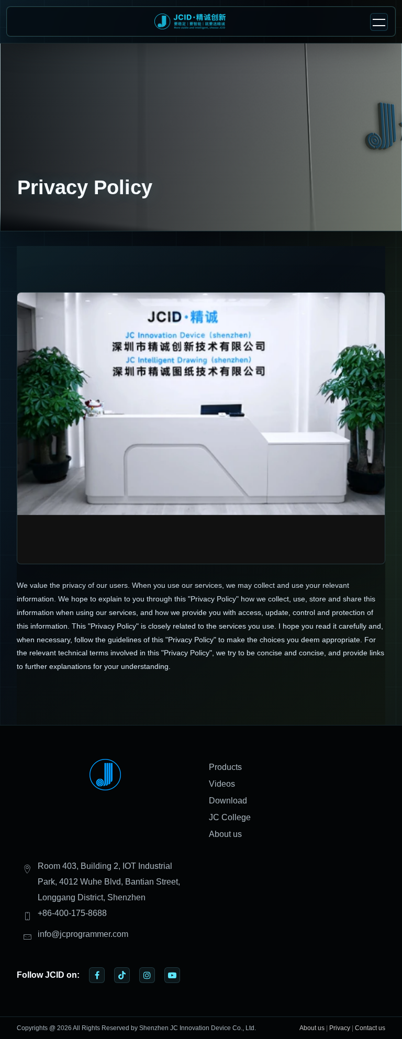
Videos (222, 783)
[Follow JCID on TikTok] (122, 975)
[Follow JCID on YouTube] (172, 975)
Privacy (339, 1028)
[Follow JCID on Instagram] (147, 975)
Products (225, 767)
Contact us (370, 1028)
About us (225, 834)
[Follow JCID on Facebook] (97, 975)
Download (228, 800)
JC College (230, 817)
